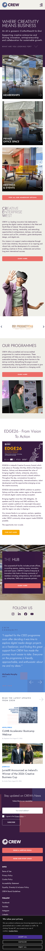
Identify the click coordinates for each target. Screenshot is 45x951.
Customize (22, 942)
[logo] (10, 4)
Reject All (22, 947)
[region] (22, 933)
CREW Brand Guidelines (11, 891)
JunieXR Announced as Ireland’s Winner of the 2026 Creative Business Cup (19, 773)
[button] (20, 47)
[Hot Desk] (40, 95)
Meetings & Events (9, 186)
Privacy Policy (19, 816)
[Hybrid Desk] (40, 187)
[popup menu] (41, 4)
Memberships (11, 95)
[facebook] (25, 614)
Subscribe (11, 822)
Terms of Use (6, 871)
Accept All (22, 937)
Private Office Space (11, 140)
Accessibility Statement (10, 883)
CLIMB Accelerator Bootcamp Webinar (18, 732)
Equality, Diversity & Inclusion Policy (15, 887)
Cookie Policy (13, 931)
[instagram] (13, 614)
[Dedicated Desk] (40, 141)
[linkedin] (19, 614)
